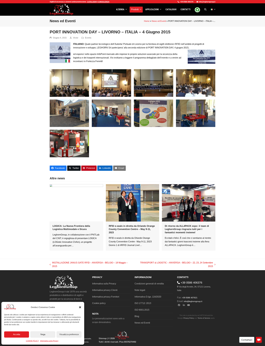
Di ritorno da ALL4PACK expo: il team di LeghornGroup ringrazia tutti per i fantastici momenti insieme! (187, 229)
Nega (42, 334)
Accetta (16, 334)
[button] (80, 307)
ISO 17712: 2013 (143, 303)
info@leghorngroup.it (207, 2)
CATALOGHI (92, 2)
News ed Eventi (159, 21)
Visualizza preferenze (69, 334)
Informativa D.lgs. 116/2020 (148, 297)
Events (88, 38)
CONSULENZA (103, 2)
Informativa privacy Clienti (104, 290)
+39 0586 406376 (186, 2)
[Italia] (213, 9)
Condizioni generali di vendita (149, 283)
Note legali (140, 290)
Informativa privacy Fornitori (105, 297)
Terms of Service (204, 318)
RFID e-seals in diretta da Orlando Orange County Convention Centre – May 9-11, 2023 (132, 229)
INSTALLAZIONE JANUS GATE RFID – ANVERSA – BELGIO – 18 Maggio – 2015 (89, 264)
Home (146, 21)
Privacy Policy (188, 318)
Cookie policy (99, 303)
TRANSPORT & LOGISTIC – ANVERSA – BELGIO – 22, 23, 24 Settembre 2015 (174, 264)
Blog (137, 316)
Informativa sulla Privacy (49, 341)
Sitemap (103, 338)
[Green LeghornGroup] (197, 9)
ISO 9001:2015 (142, 310)
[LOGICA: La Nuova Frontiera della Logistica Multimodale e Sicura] (76, 203)
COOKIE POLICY (32, 341)
